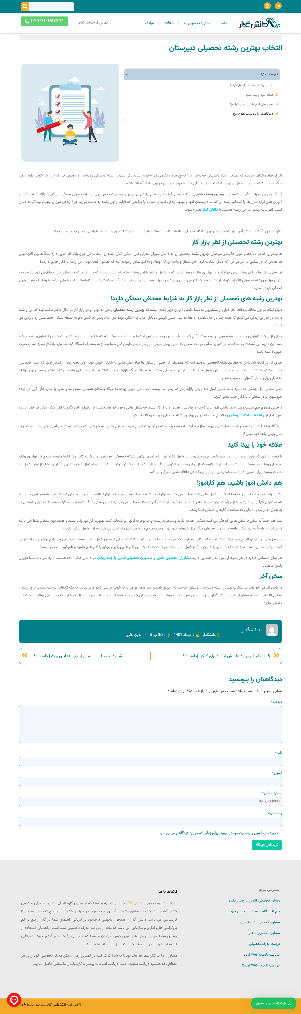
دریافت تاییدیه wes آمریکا (261, 965)
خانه (224, 23)
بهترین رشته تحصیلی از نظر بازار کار (250, 85)
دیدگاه (276, 702)
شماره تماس (272, 793)
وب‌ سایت (275, 813)
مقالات (168, 23)
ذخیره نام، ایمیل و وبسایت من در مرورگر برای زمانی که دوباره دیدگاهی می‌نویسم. (219, 833)
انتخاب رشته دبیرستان (245, 415)
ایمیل (276, 773)
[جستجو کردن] (25, 6)
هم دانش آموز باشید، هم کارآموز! (251, 104)
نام (278, 753)
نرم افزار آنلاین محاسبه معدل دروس (253, 911)
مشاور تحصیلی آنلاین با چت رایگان (254, 901)
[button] (127, 74)
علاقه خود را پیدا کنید (259, 95)
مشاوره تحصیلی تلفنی (264, 933)
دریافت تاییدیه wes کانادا (261, 955)
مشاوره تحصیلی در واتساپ (260, 922)
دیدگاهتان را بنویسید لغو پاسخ (253, 113)
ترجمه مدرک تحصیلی (264, 944)
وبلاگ (149, 23)
